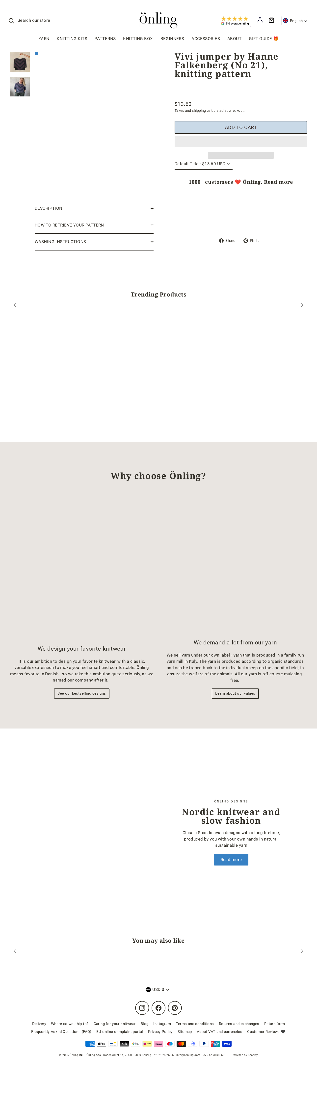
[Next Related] (302, 952)
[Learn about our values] (235, 564)
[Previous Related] (15, 952)
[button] (241, 141)
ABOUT (234, 38)
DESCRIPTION (48, 208)
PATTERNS (105, 38)
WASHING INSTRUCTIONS (60, 241)
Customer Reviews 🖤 (266, 1031)
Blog (145, 1024)
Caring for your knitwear (115, 1024)
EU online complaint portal (119, 1031)
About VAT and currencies (219, 1031)
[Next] (302, 306)
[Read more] (80, 832)
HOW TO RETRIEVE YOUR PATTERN (69, 225)
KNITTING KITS (72, 38)
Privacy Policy (160, 1031)
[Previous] (15, 306)
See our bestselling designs (81, 693)
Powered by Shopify (245, 1055)
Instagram (162, 1024)
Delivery (39, 1024)
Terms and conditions (195, 1024)
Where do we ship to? (70, 1024)
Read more (278, 182)
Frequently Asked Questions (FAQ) (61, 1031)
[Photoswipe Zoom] (94, 125)
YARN (44, 38)
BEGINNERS (172, 38)
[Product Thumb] (20, 62)
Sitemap (185, 1031)
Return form (274, 1024)
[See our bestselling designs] (82, 567)
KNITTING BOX (138, 38)
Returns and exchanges (239, 1024)
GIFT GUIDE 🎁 (263, 38)
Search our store (34, 20)
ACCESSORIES (205, 38)
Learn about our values (235, 693)
